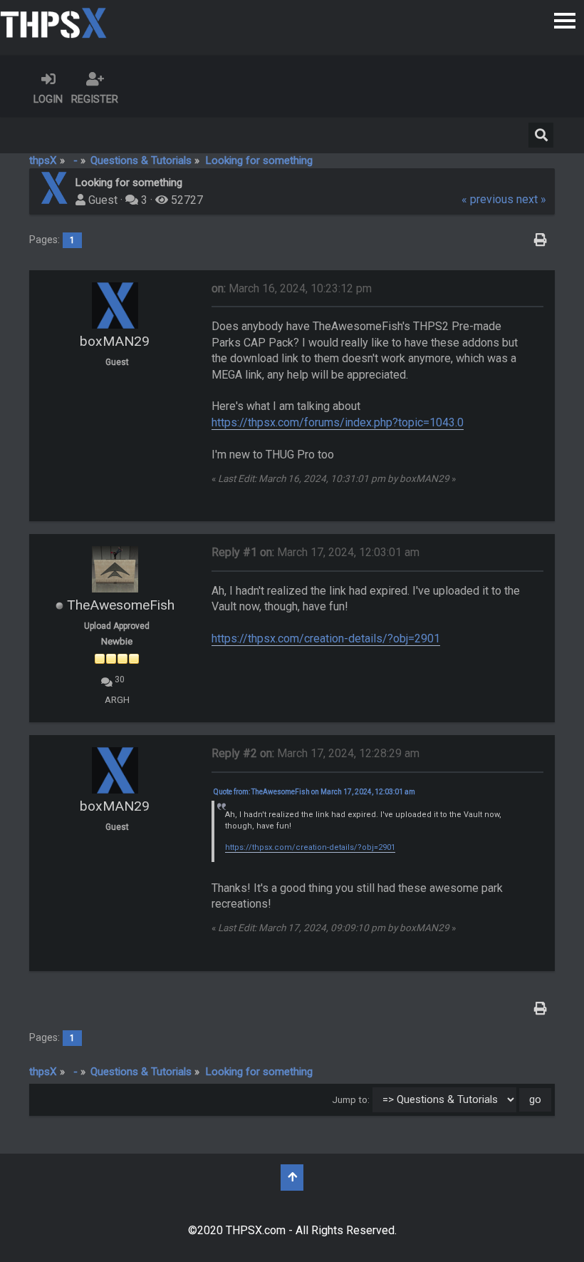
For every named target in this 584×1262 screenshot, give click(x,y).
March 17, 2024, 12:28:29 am (315, 753)
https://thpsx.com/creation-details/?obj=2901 (326, 638)
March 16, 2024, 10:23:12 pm (292, 288)
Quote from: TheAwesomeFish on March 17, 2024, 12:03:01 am (314, 792)
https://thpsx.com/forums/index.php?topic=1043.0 (338, 422)
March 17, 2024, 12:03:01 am (315, 552)
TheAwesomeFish (120, 605)
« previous (487, 199)
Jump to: (351, 1099)
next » (531, 199)
